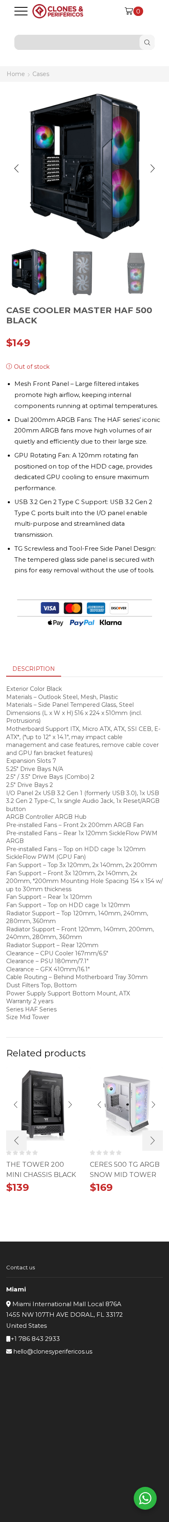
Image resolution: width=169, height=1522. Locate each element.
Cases (40, 74)
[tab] (33, 669)
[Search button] (147, 42)
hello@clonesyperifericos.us (53, 1351)
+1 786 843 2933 (35, 1339)
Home (16, 74)
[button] (16, 168)
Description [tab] (33, 668)
